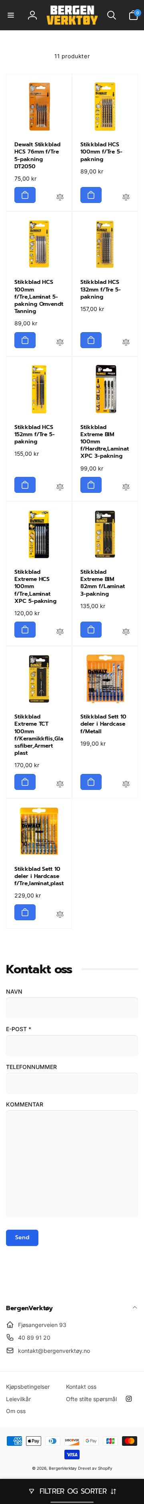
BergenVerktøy (63, 1468)
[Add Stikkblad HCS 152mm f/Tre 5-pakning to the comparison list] (60, 488)
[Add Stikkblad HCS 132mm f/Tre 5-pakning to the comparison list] (126, 343)
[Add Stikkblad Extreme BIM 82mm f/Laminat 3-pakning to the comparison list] (126, 633)
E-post (18, 1029)
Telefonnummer (31, 1066)
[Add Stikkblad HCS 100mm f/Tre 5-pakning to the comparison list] (126, 198)
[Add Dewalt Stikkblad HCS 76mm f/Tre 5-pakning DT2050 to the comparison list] (60, 198)
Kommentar (24, 1104)
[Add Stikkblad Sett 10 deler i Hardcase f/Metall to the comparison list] (126, 785)
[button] (11, 15)
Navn (14, 991)
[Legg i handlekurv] (25, 195)
